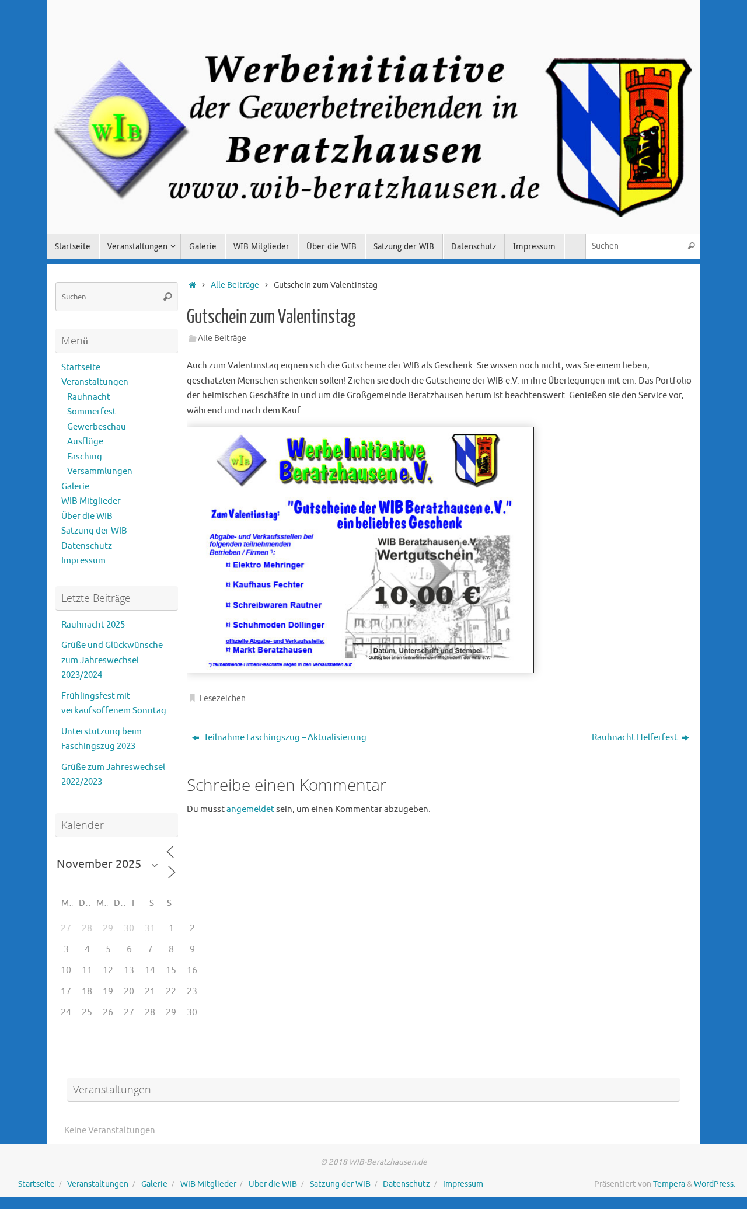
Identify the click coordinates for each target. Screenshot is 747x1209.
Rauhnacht (88, 397)
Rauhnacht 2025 (93, 624)
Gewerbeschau (96, 427)
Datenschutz (86, 546)
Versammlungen (99, 471)
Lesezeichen (223, 698)
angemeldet (250, 809)
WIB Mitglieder (91, 501)
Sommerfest (91, 411)
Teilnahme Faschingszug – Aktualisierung (284, 737)
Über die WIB (87, 516)
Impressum (83, 560)
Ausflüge (85, 441)
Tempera (669, 1184)
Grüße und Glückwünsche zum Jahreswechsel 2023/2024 (112, 660)
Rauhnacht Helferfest (635, 737)
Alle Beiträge (235, 285)
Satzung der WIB (94, 530)
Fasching (84, 456)
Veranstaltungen (94, 382)
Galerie (75, 486)
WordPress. (714, 1184)
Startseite (80, 367)
